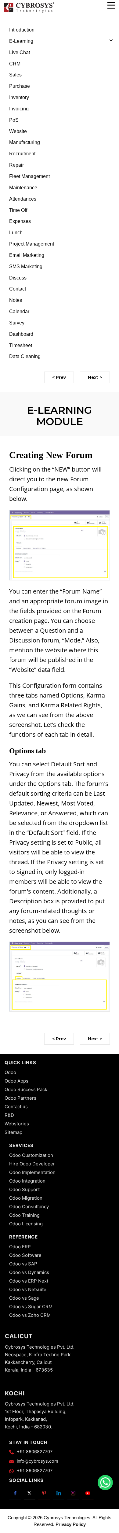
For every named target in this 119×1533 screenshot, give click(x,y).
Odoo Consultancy (29, 1206)
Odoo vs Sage (24, 1298)
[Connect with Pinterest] (44, 1492)
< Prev (59, 377)
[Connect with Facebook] (15, 1492)
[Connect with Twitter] (30, 1492)
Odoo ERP (20, 1247)
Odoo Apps (16, 1081)
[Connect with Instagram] (73, 1492)
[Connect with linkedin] (59, 1492)
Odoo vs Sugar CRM (30, 1306)
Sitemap (13, 1132)
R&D (9, 1115)
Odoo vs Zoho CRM (30, 1315)
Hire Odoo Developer (32, 1164)
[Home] (29, 11)
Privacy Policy (71, 1524)
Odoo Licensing (26, 1224)
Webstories (17, 1124)
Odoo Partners (20, 1098)
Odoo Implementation (32, 1172)
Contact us (16, 1106)
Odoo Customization (31, 1155)
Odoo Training (24, 1215)
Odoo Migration (25, 1198)
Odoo (10, 1072)
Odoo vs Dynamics (29, 1272)
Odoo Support (24, 1189)
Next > (95, 377)
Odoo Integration (27, 1181)
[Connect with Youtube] (88, 1492)
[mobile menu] (111, 5)
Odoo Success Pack (26, 1089)
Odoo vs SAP (23, 1264)
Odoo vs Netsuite (27, 1289)
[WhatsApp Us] (105, 1482)
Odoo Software (25, 1255)
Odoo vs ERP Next (28, 1281)
